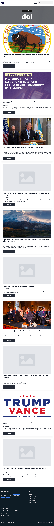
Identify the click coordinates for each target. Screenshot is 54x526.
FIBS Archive (32, 498)
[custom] (52, 522)
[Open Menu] (35, 3)
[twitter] (41, 522)
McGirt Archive (32, 502)
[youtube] (46, 522)
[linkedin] (49, 522)
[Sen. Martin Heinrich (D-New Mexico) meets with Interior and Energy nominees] (27, 452)
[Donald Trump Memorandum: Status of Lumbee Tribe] (27, 270)
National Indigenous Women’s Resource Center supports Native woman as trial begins (26, 101)
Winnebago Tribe (5, 497)
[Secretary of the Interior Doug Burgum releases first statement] (27, 131)
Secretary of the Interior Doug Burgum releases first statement (23, 147)
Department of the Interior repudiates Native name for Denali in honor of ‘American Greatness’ (26, 240)
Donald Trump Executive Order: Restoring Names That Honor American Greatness (25, 376)
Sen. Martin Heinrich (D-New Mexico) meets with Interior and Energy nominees (24, 469)
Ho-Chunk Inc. (16, 494)
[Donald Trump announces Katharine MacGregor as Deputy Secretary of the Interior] (27, 406)
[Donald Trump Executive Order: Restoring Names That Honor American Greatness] (27, 360)
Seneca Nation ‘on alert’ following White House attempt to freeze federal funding (26, 194)
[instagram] (44, 522)
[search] (51, 2)
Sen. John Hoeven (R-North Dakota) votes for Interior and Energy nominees (26, 331)
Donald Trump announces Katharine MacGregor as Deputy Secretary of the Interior (26, 422)
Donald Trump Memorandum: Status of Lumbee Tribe (19, 286)
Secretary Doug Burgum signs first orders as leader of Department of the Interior (26, 55)
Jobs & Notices (32, 496)
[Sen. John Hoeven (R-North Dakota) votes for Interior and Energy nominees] (27, 315)
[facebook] (39, 522)
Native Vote (32, 500)
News (30, 494)
